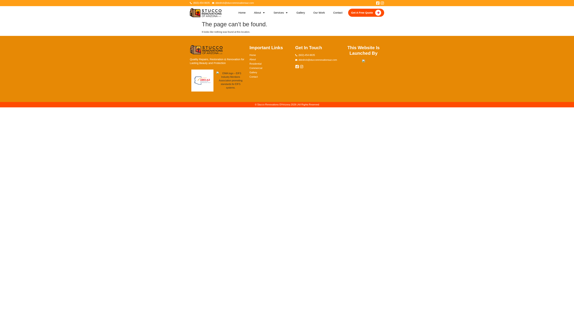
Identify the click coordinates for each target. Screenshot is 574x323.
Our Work (319, 12)
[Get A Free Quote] (378, 13)
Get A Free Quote (362, 12)
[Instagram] (382, 3)
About (257, 12)
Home (242, 12)
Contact (337, 12)
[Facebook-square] (378, 3)
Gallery (300, 12)
